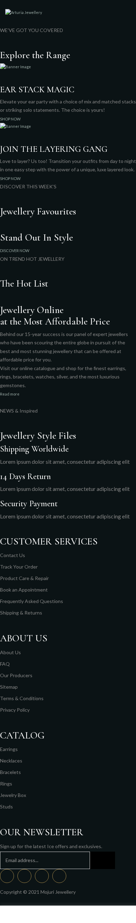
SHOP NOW (10, 119)
